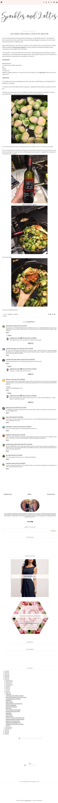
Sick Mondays (9, 714)
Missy (7, 417)
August (7, 686)
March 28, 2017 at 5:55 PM (18, 463)
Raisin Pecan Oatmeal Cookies (13, 721)
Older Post (51, 494)
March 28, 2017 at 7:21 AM (19, 407)
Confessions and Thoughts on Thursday (14, 695)
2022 (6, 672)
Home (29, 494)
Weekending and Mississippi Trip (13, 722)
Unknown (8, 379)
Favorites (8, 725)
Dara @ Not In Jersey (11, 426)
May (7, 690)
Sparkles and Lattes (15, 338)
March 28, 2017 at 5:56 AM (18, 379)
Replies (9, 335)
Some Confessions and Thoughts (13, 709)
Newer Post (8, 494)
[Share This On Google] (55, 314)
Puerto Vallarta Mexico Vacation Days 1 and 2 (16, 697)
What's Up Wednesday (11, 705)
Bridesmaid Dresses (30, 576)
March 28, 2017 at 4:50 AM (26, 348)
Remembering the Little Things (13, 711)
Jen (7, 455)
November (8, 682)
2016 (6, 730)
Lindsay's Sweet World (12, 444)
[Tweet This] (51, 314)
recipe (5, 315)
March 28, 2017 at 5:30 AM (28, 359)
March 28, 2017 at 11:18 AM (15, 455)
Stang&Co (8, 434)
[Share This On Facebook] (48, 314)
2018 (6, 677)
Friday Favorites (9, 702)
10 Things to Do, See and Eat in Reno (29, 615)
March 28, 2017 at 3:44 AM (20, 325)
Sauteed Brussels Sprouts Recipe (13, 698)
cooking (10, 314)
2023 (6, 671)
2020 (6, 675)
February (8, 727)
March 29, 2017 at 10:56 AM (29, 338)
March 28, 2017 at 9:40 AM (25, 444)
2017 (6, 679)
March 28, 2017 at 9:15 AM (18, 434)
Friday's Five (8, 694)
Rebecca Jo (9, 407)
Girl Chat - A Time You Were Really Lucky (15, 717)
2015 (6, 731)
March (7, 692)
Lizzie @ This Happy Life (12, 348)
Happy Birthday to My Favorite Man (14, 703)
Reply (7, 332)
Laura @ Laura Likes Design (13, 359)
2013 (6, 734)
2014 (6, 732)
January (8, 728)
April (7, 691)
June (7, 688)
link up (15, 314)
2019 (6, 676)
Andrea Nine (9, 325)
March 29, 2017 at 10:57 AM (29, 369)
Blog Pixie (28, 800)
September (8, 684)
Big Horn (42, 72)
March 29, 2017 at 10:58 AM (29, 395)
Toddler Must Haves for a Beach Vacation (15, 719)
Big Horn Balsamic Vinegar (29, 204)
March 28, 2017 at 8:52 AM (24, 426)
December (8, 680)
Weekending (8, 700)
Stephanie (8, 463)
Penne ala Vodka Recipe (11, 706)
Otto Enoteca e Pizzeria (19, 47)
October (8, 683)
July (7, 687)
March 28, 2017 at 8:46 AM (16, 417)
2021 (6, 673)
